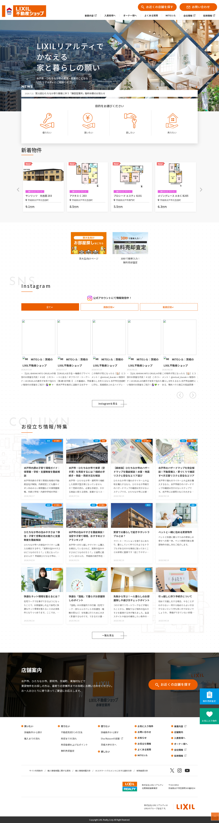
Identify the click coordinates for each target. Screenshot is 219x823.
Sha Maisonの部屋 (110, 738)
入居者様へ (179, 737)
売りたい (65, 726)
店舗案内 (178, 732)
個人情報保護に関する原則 (59, 770)
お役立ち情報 (144, 743)
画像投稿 (107, 307)
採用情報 (178, 755)
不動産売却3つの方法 (71, 732)
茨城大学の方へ (109, 744)
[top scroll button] (215, 816)
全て (48, 307)
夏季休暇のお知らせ (40, 93)
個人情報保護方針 (83, 770)
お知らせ (142, 737)
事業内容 (178, 726)
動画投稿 (167, 307)
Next (201, 189)
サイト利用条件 (36, 770)
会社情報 (178, 749)
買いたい (28, 726)
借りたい (105, 726)
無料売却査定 (67, 750)
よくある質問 (144, 749)
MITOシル (143, 755)
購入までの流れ (32, 738)
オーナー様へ (181, 743)
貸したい (105, 751)
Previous (18, 189)
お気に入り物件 (145, 726)
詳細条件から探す (33, 732)
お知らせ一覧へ (185, 86)
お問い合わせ (144, 732)
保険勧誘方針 (142, 770)
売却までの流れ (69, 738)
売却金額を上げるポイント (74, 744)
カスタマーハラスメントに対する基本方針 (113, 770)
